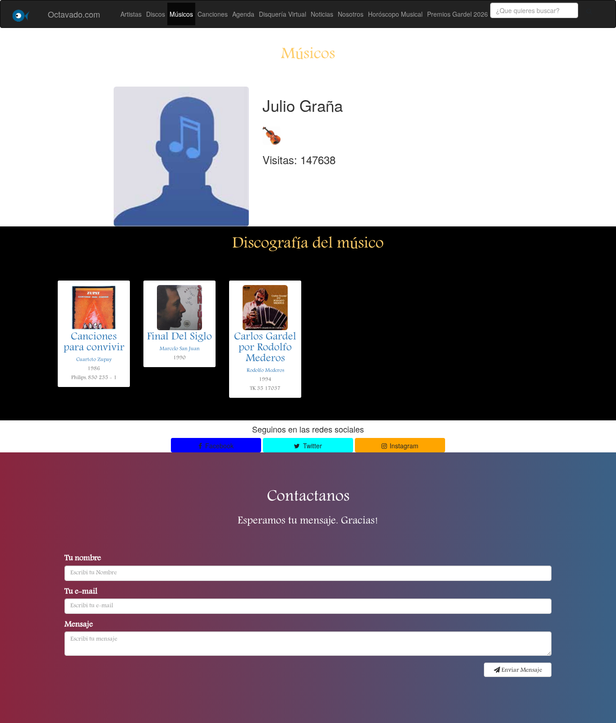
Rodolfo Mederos (265, 370)
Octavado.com (74, 14)
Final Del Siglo (179, 337)
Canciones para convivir (94, 343)
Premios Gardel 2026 (457, 13)
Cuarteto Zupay (94, 359)
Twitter (311, 445)
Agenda (243, 13)
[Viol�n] (271, 133)
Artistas (131, 13)
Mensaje (78, 625)
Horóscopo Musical (395, 13)
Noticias (322, 13)
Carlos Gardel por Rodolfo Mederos (265, 348)
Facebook (218, 445)
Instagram (403, 445)
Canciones (213, 13)
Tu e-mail (80, 592)
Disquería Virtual (282, 13)
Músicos (181, 13)
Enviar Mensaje (521, 670)
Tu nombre (82, 559)
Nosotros (350, 13)
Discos (155, 13)
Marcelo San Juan (180, 348)
